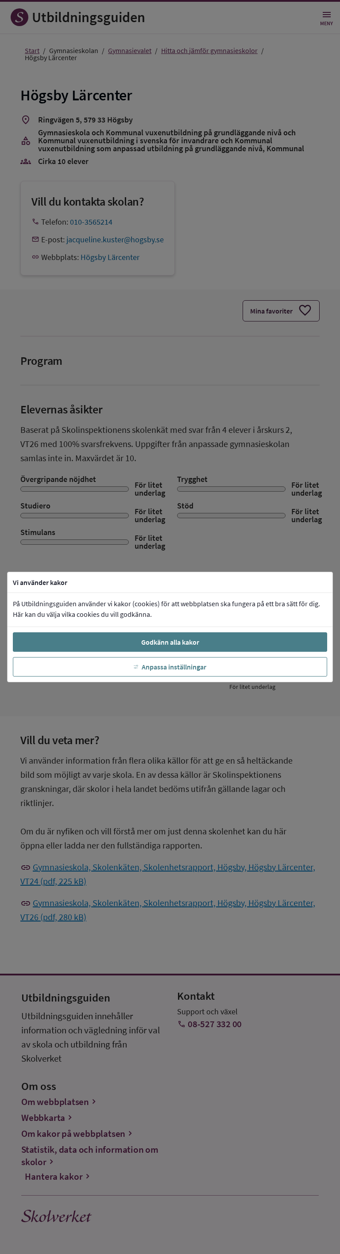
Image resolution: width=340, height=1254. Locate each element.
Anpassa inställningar (174, 666)
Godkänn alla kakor (170, 642)
